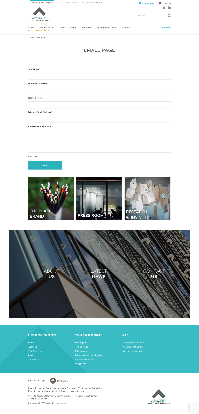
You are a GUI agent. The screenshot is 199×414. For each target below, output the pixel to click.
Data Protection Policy (65, 396)
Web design (77, 391)
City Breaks (81, 351)
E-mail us (167, 3)
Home (30, 37)
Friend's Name (35, 97)
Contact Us (33, 359)
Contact (166, 27)
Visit (59, 2)
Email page (39, 380)
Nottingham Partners (91, 2)
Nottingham (81, 342)
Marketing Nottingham (41, 2)
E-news (126, 27)
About (31, 27)
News (73, 27)
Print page (62, 381)
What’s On (80, 363)
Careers (64, 391)
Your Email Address (38, 83)
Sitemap (93, 396)
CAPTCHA (33, 156)
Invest (75, 2)
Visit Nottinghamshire (90, 388)
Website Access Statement (41, 396)
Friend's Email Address (40, 112)
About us (32, 346)
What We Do (46, 27)
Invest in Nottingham (132, 346)
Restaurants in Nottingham (89, 355)
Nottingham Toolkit (107, 27)
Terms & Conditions (37, 398)
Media (62, 27)
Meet (66, 2)
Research (86, 27)
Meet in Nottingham (132, 351)
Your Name (34, 69)
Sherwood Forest (84, 359)
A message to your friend (41, 126)
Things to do (81, 346)
